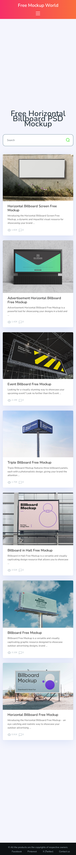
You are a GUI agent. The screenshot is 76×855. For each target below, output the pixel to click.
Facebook (17, 851)
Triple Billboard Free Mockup (29, 462)
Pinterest (32, 851)
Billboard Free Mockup (25, 632)
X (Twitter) (47, 851)
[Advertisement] (38, 66)
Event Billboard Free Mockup (29, 384)
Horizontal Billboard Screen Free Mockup (32, 208)
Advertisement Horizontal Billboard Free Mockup (34, 300)
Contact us (64, 851)
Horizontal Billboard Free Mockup (33, 714)
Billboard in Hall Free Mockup (30, 550)
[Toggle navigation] (38, 13)
